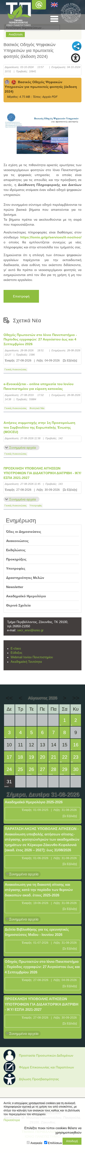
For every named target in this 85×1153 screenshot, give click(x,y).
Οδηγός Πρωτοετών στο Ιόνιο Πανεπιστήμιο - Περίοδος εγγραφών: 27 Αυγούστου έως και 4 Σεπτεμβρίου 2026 (40, 339)
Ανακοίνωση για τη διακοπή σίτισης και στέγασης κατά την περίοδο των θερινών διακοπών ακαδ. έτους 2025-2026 (39, 889)
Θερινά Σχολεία (18, 605)
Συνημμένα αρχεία (22, 447)
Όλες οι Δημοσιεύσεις (23, 531)
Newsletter (14, 587)
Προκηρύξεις (16, 559)
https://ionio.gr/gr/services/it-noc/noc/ (50, 237)
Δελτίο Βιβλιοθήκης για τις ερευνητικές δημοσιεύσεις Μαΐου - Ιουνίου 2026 (37, 932)
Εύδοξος (16, 652)
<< (9, 697)
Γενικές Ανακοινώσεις (15, 369)
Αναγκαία (36, 1143)
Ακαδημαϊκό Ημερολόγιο (26, 596)
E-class (16, 648)
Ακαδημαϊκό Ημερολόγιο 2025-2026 (34, 802)
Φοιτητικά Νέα (37, 408)
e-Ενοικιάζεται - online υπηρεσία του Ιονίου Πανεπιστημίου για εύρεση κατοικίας (38, 386)
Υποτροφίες (36, 505)
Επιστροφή (21, 296)
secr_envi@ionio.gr (30, 630)
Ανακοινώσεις (17, 541)
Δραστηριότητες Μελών (25, 578)
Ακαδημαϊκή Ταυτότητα (26, 661)
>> (75, 697)
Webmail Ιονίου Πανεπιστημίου (32, 657)
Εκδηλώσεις (16, 550)
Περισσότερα (12, 1120)
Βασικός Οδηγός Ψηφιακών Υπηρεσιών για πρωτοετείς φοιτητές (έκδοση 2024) (41, 86)
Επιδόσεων (55, 1143)
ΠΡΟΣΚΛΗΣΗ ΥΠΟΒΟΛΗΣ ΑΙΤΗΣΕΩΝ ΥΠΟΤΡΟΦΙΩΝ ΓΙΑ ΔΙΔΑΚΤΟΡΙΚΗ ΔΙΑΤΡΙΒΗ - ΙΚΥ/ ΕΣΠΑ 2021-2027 (42, 472)
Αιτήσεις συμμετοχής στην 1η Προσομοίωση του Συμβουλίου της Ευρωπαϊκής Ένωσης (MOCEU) (39, 427)
